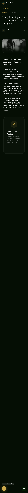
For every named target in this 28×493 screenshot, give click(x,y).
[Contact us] (4, 488)
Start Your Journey (13, 149)
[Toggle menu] (25, 3)
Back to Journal (8, 8)
